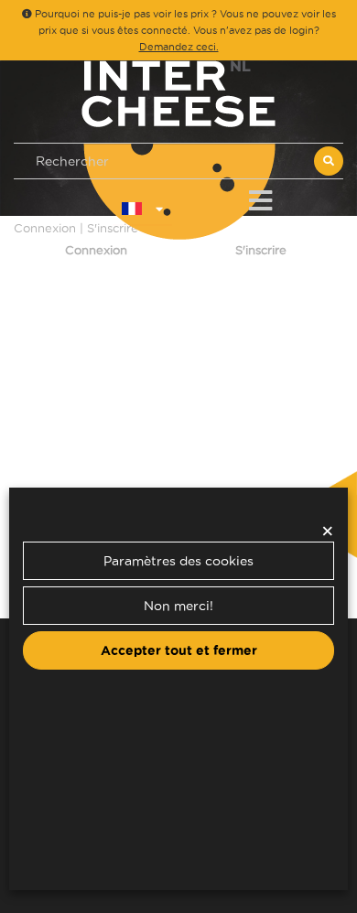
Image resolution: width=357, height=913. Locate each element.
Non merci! (178, 605)
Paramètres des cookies (178, 560)
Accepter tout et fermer (179, 650)
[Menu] (260, 197)
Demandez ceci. (179, 46)
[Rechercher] (328, 161)
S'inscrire (261, 249)
